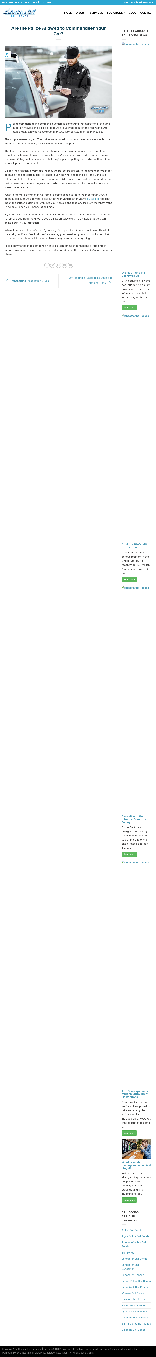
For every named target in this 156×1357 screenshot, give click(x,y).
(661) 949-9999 (145, 2)
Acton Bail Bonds (132, 1230)
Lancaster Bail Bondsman (130, 1266)
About (81, 12)
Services (96, 12)
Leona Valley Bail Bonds (136, 1281)
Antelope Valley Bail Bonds (134, 1244)
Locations (115, 12)
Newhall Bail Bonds (133, 1299)
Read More (129, 307)
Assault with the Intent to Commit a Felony (134, 819)
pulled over (94, 198)
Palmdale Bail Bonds (134, 1305)
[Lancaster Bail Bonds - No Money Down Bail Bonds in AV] (20, 12)
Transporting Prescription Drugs (29, 280)
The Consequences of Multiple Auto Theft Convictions (136, 1094)
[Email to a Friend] (58, 265)
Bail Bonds (128, 1252)
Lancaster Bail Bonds (134, 1258)
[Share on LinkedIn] (70, 265)
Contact (147, 12)
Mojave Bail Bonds (133, 1293)
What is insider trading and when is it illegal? (136, 1165)
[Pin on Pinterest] (64, 265)
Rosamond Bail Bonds (135, 1317)
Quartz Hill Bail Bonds (135, 1311)
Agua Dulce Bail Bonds (135, 1236)
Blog (132, 12)
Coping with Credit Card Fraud (134, 546)
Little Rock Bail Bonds (135, 1287)
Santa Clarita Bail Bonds (136, 1323)
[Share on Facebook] (47, 265)
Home (68, 12)
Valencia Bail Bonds (133, 1329)
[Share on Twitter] (52, 265)
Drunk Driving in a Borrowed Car (134, 274)
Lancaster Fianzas (133, 1274)
